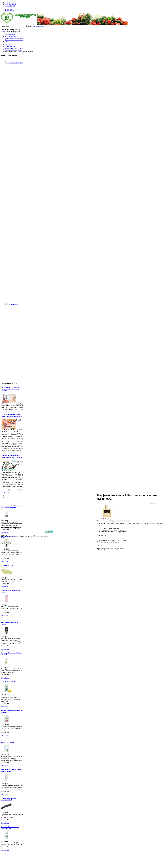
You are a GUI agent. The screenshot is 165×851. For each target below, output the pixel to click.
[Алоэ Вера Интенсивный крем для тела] (6, 664)
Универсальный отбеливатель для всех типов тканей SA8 (11, 506)
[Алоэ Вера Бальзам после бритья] (6, 633)
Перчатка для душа (7, 565)
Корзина (3, 31)
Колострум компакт (8, 742)
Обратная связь (10, 11)
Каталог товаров (10, 46)
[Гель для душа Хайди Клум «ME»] (6, 602)
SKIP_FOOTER (10, 6)
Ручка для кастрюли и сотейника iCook (8, 799)
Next (7, 492)
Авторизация (9, 9)
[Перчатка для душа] (6, 574)
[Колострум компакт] (6, 752)
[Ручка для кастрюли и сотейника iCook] (6, 809)
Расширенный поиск (38, 26)
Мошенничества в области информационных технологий (12, 456)
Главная (7, 45)
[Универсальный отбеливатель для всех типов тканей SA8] (6, 517)
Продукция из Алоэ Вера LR (14, 48)
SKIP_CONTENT (10, 4)
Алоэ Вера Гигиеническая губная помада (10, 827)
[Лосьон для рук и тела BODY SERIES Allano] (6, 780)
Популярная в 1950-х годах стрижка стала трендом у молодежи (11, 388)
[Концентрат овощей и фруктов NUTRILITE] (6, 721)
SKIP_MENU (9, 2)
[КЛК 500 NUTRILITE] (6, 691)
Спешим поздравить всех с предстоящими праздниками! (12, 415)
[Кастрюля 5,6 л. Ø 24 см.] (6, 546)
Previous (3, 492)
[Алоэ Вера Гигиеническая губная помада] (6, 838)
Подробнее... (5, 532)
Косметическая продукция (13, 50)
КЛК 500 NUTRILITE (8, 681)
